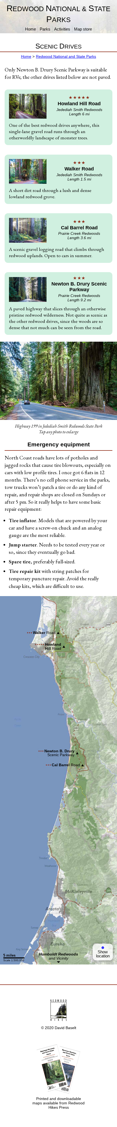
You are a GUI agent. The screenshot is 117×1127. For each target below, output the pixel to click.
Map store (83, 29)
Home (30, 29)
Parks (45, 29)
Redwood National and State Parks (66, 56)
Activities (62, 29)
